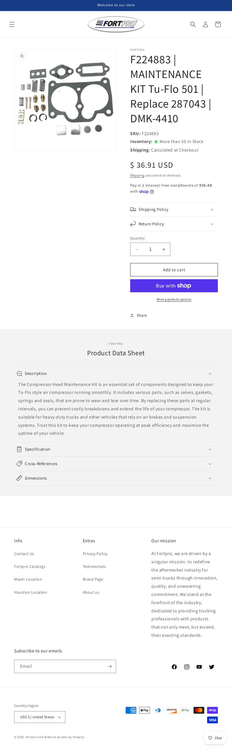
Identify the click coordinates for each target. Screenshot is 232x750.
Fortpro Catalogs (30, 566)
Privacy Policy (95, 553)
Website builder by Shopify (64, 737)
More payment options (174, 299)
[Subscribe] (109, 666)
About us (91, 592)
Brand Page (93, 579)
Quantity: (137, 238)
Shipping (137, 175)
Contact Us (24, 553)
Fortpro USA (35, 737)
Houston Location (30, 592)
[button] (12, 24)
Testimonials (94, 566)
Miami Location (28, 579)
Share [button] (142, 315)
